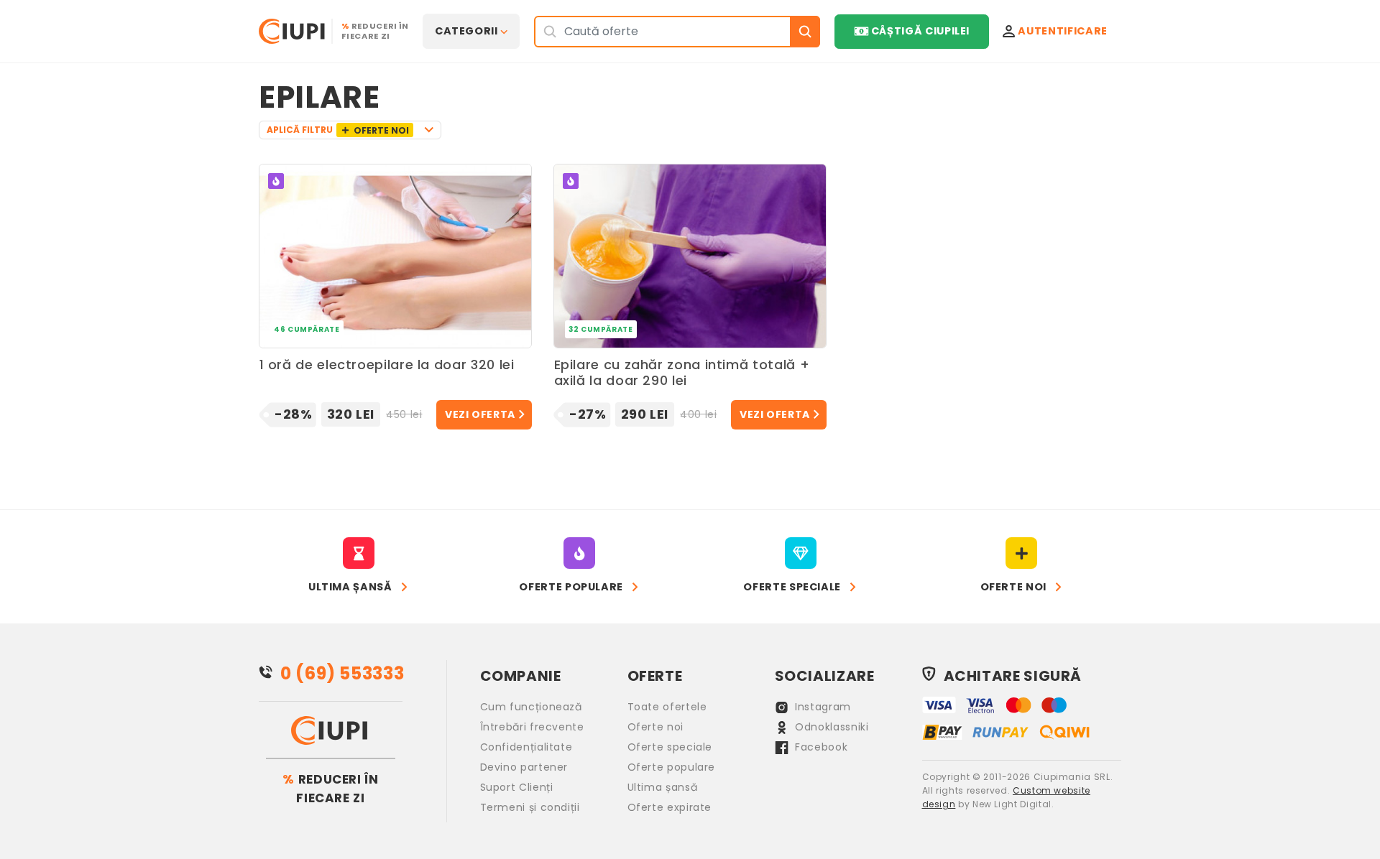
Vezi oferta (480, 414)
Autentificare (1062, 31)
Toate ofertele (667, 707)
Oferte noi (655, 727)
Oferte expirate (669, 807)
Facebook (820, 747)
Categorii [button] (466, 31)
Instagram (821, 707)
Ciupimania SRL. (1073, 777)
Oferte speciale (670, 747)
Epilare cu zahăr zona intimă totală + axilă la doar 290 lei (682, 373)
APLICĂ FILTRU (338, 130)
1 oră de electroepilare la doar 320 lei (387, 365)
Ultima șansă (662, 787)
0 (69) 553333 (342, 673)
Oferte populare (671, 767)
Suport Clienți (516, 787)
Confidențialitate (526, 747)
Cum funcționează (531, 707)
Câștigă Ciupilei (920, 31)
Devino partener (524, 767)
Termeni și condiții (530, 807)
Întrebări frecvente (532, 727)
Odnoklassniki (830, 727)
